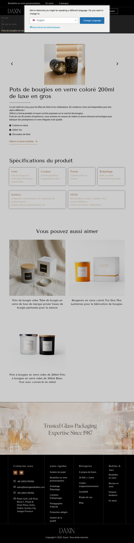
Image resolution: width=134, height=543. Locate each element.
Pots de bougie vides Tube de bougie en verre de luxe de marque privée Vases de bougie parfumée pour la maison (37, 304)
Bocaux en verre (8, 24)
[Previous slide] (12, 64)
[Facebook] (15, 473)
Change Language (92, 20)
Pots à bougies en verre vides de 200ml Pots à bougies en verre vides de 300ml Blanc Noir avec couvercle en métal (37, 378)
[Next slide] (117, 64)
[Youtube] (21, 473)
